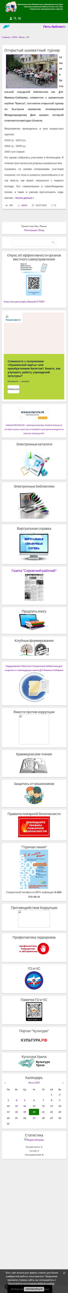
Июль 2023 (34, 1082)
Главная (6, 37)
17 (8, 1112)
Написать (13, 389)
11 (16, 1106)
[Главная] (34, 11)
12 (24, 1106)
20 (34, 1112)
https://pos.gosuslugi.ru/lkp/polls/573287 (24, 301)
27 (34, 1118)
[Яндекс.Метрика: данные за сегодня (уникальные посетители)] (34, 1140)
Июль (22, 37)
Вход (41, 230)
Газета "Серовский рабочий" (34, 571)
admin (24, 205)
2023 (14, 37)
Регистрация (30, 230)
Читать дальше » (24, 197)
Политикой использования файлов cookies (31, 1283)
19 (24, 1112)
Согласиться (34, 1289)
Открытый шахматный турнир (32, 50)
